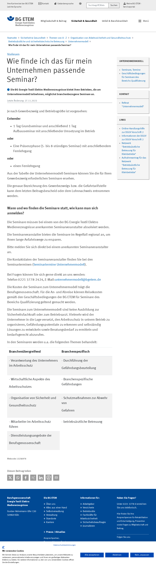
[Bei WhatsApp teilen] (18, 478)
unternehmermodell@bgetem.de (78, 279)
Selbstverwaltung (55, 511)
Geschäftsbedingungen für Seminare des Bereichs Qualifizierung (133, 77)
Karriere (50, 522)
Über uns (50, 504)
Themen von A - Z (58, 38)
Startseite (12, 38)
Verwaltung (51, 515)
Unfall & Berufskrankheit (115, 21)
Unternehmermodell (78, 41)
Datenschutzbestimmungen (64, 545)
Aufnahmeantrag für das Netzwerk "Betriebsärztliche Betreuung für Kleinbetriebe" (134, 165)
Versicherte (88, 508)
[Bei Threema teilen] (49, 478)
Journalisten (89, 526)
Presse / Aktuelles (55, 532)
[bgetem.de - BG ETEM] (21, 21)
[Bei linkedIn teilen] (41, 478)
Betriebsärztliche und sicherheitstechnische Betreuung (36, 41)
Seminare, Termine (131, 70)
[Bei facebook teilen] (26, 478)
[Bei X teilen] (10, 478)
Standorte (51, 518)
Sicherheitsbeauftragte (94, 522)
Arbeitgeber (88, 504)
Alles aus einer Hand (56, 508)
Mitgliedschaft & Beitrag (53, 21)
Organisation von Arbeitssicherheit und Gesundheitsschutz (101, 38)
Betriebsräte (89, 511)
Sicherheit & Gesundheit (84, 21)
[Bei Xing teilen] (33, 478)
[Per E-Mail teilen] (56, 478)
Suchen (113, 5)
